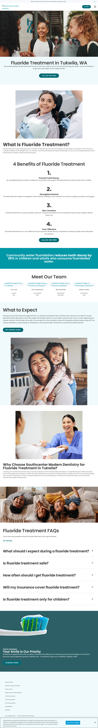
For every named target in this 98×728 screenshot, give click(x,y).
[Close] (95, 722)
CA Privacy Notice (10, 696)
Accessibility (8, 706)
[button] (95, 6)
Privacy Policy (9, 682)
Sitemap (7, 710)
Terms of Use (8, 689)
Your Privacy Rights (73, 723)
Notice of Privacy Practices (12, 685)
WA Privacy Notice (10, 703)
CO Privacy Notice (10, 699)
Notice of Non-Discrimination (13, 692)
